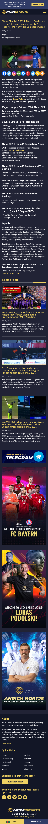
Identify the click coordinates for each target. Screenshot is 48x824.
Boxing (27, 755)
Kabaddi (27, 758)
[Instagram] (13, 73)
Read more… (7, 743)
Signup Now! (38, 4)
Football (5, 765)
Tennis (4, 769)
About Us (28, 769)
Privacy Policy (7, 758)
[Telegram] (32, 73)
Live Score (28, 765)
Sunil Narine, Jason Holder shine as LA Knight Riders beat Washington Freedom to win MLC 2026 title (23, 314)
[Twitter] (8, 73)
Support (27, 762)
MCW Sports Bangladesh (24, 816)
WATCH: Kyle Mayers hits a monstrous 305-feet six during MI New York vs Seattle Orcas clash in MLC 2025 (23, 424)
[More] (41, 73)
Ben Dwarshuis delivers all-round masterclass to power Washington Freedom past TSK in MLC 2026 (20, 370)
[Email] (18, 73)
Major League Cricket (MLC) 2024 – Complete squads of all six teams (23, 265)
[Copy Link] (37, 73)
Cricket (5, 755)
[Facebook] (3, 73)
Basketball (6, 762)
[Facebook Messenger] (22, 73)
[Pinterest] (27, 73)
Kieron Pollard (19, 99)
